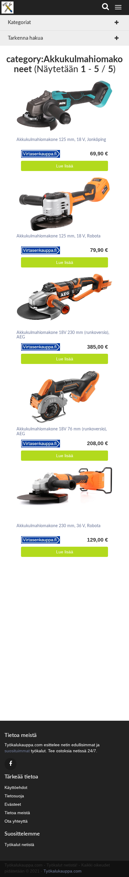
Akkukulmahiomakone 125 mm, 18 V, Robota (58, 236)
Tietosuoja (14, 795)
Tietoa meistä (17, 812)
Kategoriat (19, 22)
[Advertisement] (64, 641)
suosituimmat (17, 750)
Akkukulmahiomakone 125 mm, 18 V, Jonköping (61, 140)
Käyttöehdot (15, 787)
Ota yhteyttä (16, 821)
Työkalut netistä (19, 844)
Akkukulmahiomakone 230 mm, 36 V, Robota (58, 526)
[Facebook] (10, 764)
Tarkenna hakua (25, 38)
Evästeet (12, 804)
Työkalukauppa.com (63, 871)
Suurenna (62, 97)
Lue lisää (64, 165)
